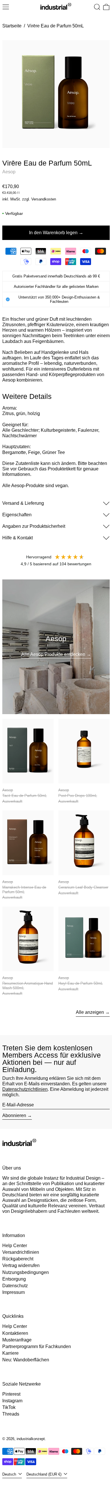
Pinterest (11, 1394)
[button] (97, 7)
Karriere (10, 1353)
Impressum (13, 1292)
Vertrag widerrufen (21, 1265)
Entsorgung (14, 1279)
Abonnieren (14, 1115)
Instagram (12, 1400)
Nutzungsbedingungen (25, 1272)
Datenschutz (15, 1285)
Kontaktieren (15, 1333)
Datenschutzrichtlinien (25, 1089)
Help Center (14, 1245)
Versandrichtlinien (20, 1252)
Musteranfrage (17, 1339)
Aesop (9, 171)
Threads (10, 1414)
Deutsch (9, 1474)
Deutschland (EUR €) (44, 1474)
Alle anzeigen (90, 1012)
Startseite (12, 25)
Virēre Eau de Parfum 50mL (55, 25)
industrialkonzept (31, 1439)
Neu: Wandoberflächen (25, 1359)
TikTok (9, 1407)
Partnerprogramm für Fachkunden (36, 1346)
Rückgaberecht (17, 1258)
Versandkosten (43, 199)
